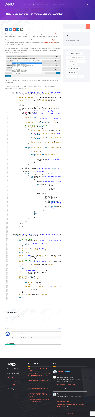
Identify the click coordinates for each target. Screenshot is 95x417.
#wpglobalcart (70, 384)
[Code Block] (27, 338)
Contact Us (61, 4)
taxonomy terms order (73, 68)
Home (24, 4)
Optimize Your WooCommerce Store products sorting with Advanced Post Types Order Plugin (39, 375)
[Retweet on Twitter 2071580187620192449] (60, 409)
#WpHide (66, 401)
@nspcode (66, 377)
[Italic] (15, 338)
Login (59, 328)
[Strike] (19, 338)
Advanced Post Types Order (50, 34)
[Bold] (13, 338)
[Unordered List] (23, 338)
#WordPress (60, 401)
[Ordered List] (21, 338)
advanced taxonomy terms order (75, 57)
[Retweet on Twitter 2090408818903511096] (60, 389)
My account (54, 4)
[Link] (29, 338)
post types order (72, 64)
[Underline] (17, 338)
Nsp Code (60, 377)
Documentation (40, 4)
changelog (70, 61)
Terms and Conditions (15, 382)
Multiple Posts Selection (50, 42)
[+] (33, 337)
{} (31, 337)
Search (88, 26)
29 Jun (71, 394)
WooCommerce (71, 76)
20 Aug (71, 377)
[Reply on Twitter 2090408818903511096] (57, 389)
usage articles (71, 72)
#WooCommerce (61, 384)
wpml (81, 76)
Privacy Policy (12, 385)
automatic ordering (48, 40)
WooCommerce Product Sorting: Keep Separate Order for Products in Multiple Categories (37, 394)
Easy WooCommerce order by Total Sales (38, 385)
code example (80, 61)
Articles (48, 4)
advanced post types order (74, 53)
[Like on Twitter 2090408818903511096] (63, 389)
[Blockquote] (25, 338)
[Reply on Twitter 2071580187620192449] (57, 409)
